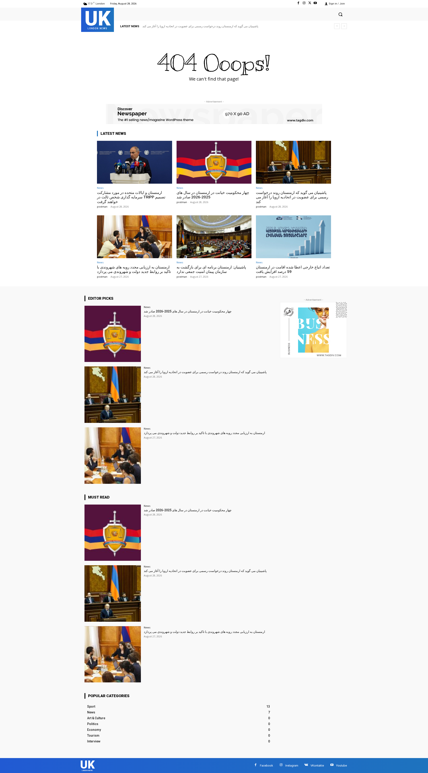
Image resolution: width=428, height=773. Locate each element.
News (100, 188)
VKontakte (317, 765)
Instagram (291, 765)
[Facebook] (298, 3)
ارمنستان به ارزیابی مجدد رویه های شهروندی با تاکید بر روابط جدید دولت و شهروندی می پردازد (202, 26)
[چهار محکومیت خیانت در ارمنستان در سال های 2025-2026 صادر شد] (214, 162)
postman (102, 206)
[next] (344, 26)
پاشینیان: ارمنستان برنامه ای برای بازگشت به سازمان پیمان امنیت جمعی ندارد (211, 269)
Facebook (266, 765)
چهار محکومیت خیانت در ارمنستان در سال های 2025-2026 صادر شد (188, 311)
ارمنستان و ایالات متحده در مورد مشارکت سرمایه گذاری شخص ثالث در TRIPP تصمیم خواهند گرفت (131, 197)
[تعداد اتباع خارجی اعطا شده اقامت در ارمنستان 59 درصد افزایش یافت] (293, 236)
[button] (340, 14)
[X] (310, 3)
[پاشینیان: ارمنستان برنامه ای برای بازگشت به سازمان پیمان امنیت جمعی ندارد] (214, 236)
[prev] (337, 26)
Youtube (341, 765)
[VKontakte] (306, 765)
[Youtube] (315, 3)
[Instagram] (304, 3)
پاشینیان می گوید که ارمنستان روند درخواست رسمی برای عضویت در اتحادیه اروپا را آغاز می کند (292, 197)
